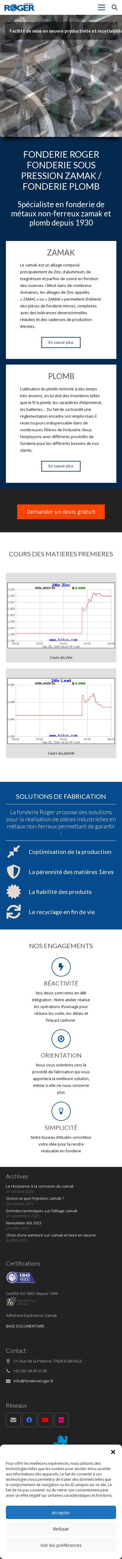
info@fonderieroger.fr (34, 1381)
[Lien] (19, 7)
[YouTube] (45, 1420)
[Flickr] (61, 1420)
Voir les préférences (61, 1545)
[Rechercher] (114, 7)
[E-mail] (13, 1420)
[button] (113, 1452)
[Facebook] (29, 1420)
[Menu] (101, 7)
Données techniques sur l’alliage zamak (42, 1210)
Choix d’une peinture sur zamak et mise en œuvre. (51, 1235)
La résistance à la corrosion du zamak (40, 1186)
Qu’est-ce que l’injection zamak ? (35, 1198)
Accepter (61, 1512)
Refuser (61, 1529)
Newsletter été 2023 (23, 1223)
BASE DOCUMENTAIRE (25, 1326)
